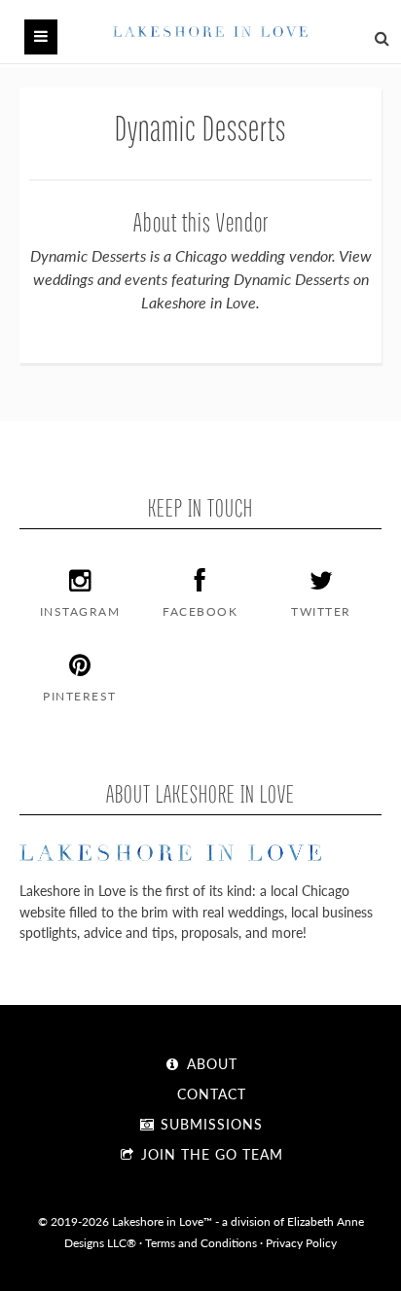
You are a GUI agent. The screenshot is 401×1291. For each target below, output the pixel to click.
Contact (209, 1093)
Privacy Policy (301, 1242)
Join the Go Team (209, 1154)
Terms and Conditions (201, 1242)
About (209, 1063)
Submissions (209, 1123)
